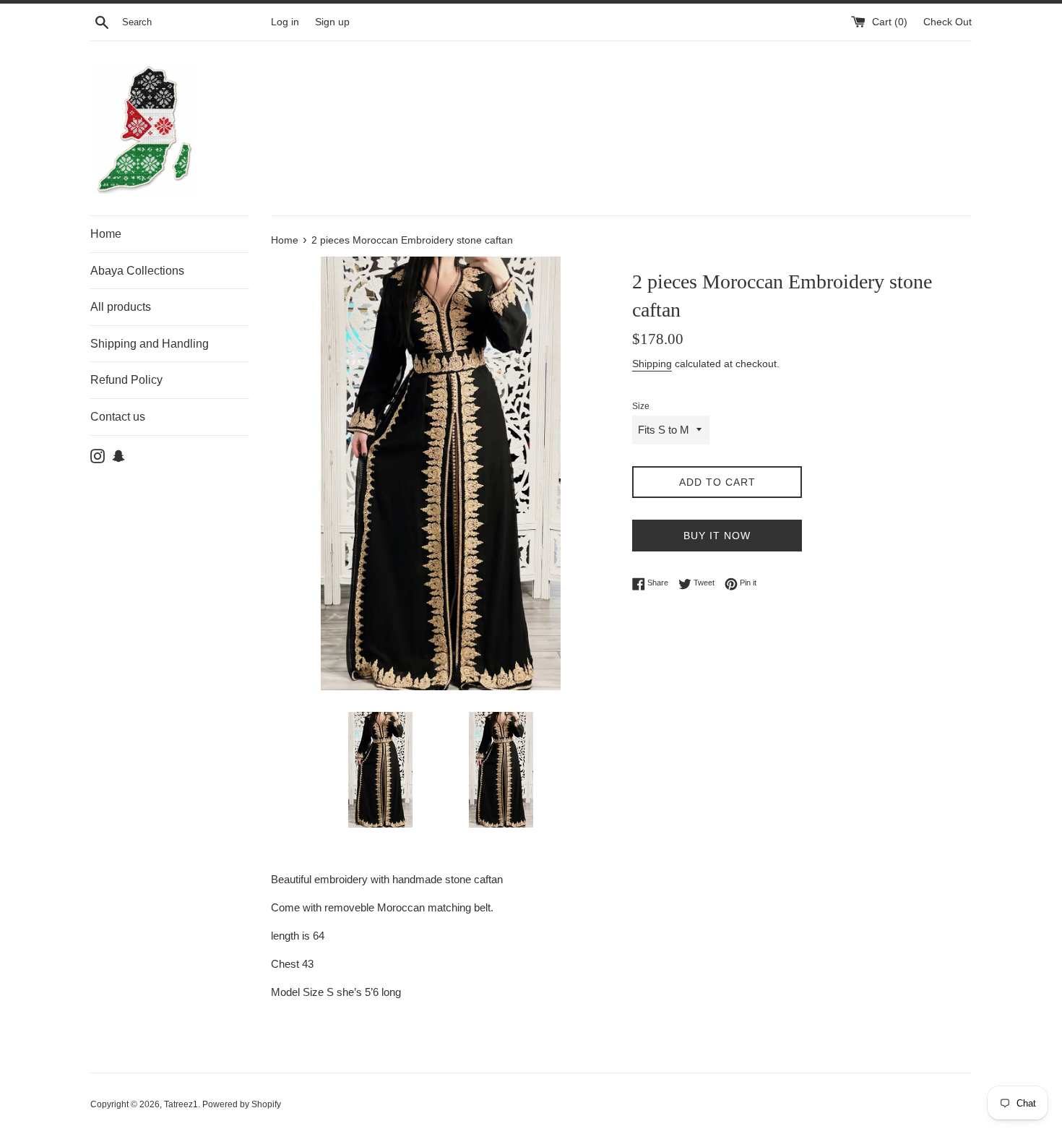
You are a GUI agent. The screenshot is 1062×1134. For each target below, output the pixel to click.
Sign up (332, 22)
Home (105, 234)
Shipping (652, 363)
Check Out (947, 22)
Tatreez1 (181, 1104)
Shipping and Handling (149, 344)
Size (640, 406)
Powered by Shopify (241, 1104)
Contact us (117, 417)
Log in (285, 22)
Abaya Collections (137, 271)
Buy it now (717, 535)
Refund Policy (126, 380)
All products (120, 307)
